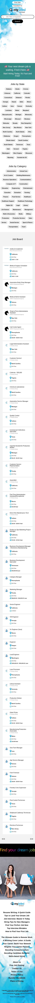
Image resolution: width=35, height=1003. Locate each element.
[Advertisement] (17, 43)
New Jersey (6, 127)
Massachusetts (7, 114)
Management (29, 209)
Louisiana (8, 110)
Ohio (29, 132)
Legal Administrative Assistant (19, 344)
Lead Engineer (14, 654)
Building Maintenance (23, 175)
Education (5, 188)
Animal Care (23, 171)
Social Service (14, 222)
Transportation (13, 226)
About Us (17, 962)
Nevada (15, 123)
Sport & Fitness (27, 222)
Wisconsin (28, 153)
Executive (7, 192)
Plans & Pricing (16, 981)
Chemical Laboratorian (17, 387)
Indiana (4, 106)
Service (4, 222)
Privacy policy (21, 996)
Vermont (16, 149)
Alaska (17, 89)
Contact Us (17, 968)
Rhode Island (10, 140)
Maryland (26, 110)
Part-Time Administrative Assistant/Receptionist (17, 495)
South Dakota (8, 144)
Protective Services (19, 218)
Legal (18, 205)
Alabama (8, 89)
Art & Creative (8, 175)
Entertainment (27, 188)
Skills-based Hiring (17, 956)
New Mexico (18, 127)
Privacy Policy (17, 975)
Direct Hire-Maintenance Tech (19, 513)
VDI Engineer (14, 617)
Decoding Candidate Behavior (17, 953)
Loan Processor (15, 669)
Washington (6, 153)
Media (21, 214)
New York (28, 127)
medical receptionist (16, 249)
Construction (23, 184)
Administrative (11, 171)
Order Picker (14, 712)
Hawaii (14, 102)
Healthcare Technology (25, 201)
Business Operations (9, 179)
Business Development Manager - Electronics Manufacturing (20, 547)
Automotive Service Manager (19, 401)
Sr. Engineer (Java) (16, 629)
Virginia (25, 149)
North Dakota (20, 132)
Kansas (19, 106)
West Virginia (17, 153)
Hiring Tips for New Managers (17, 922)
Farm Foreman (14, 772)
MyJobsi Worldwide (16, 978)
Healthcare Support (8, 201)
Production (5, 218)
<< (3, 839)
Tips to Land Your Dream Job (16, 916)
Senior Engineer (15, 604)
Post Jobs (17, 2)
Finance (5, 196)
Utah (8, 149)
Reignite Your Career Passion (16, 947)
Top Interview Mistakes (17, 928)
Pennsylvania (26, 136)
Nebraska (6, 123)
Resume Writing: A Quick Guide (16, 912)
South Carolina (23, 140)
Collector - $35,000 (16, 372)
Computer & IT (11, 184)
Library (25, 205)
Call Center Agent (15, 327)
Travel (23, 226)
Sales (30, 218)
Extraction (17, 192)
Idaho (21, 102)
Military (28, 214)
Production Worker (16, 698)
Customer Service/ (16, 358)
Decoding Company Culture (17, 950)
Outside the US (22, 157)
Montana (27, 119)
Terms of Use (17, 972)
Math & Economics (9, 214)
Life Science (5, 209)
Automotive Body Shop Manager (20, 282)
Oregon (16, 136)
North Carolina (7, 132)
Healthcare (27, 196)
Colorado (27, 93)
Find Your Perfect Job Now (16, 925)
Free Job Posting (17, 965)
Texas (28, 144)
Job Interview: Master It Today (17, 919)
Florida (27, 97)
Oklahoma (7, 136)
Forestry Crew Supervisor (18, 787)
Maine (17, 110)
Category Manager (16, 577)
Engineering (16, 188)
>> (31, 839)
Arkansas (7, 93)
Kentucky (29, 106)
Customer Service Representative (15, 465)
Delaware (19, 97)
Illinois (29, 102)
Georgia (5, 102)
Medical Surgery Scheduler (18, 265)
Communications (25, 179)
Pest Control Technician (17, 800)
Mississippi (7, 119)
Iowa (12, 106)
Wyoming (10, 157)
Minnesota (28, 114)
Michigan (18, 114)
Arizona (25, 89)
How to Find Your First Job (16, 931)
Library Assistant (15, 684)
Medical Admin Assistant (17, 297)
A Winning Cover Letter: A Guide (17, 940)
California (17, 93)
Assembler (13, 480)
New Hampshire (26, 123)
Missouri (18, 119)
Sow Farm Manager (16, 747)
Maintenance (17, 209)
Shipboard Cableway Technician (20, 812)
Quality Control (14, 415)
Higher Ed (9, 205)
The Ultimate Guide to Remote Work (16, 937)
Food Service (16, 196)
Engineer (13, 642)
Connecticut (8, 97)
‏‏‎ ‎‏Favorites (17, 6)
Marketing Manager (16, 589)
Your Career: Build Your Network (17, 944)
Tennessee (19, 144)
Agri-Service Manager (17, 760)
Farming (27, 192)
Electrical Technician (16, 825)
